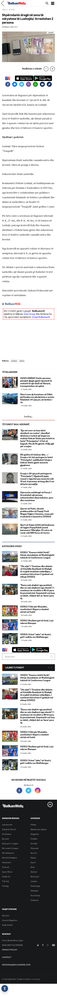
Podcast (5, 867)
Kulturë (34, 871)
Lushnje (14, 361)
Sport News (7, 871)
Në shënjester (8, 853)
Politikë (34, 838)
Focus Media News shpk (12, 940)
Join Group (29, 314)
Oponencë (6, 862)
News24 (5, 915)
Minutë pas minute (39, 829)
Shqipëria (35, 834)
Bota (33, 867)
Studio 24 (6, 876)
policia (22, 361)
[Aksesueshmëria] (4, 988)
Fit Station (6, 834)
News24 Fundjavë (9, 857)
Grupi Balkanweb (41, 317)
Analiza (34, 881)
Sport (33, 862)
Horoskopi (35, 895)
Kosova (34, 853)
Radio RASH (7, 925)
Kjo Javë (5, 838)
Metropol (35, 876)
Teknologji (35, 886)
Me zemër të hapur (10, 848)
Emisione (34, 900)
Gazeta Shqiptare (9, 920)
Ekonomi (34, 848)
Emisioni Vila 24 (9, 829)
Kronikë (34, 843)
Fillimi (4, 9)
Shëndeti (34, 890)
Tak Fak (5, 881)
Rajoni (33, 857)
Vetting (5, 886)
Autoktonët (7, 824)
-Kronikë (11, 9)
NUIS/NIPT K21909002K (12, 945)
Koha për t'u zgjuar (10, 843)
